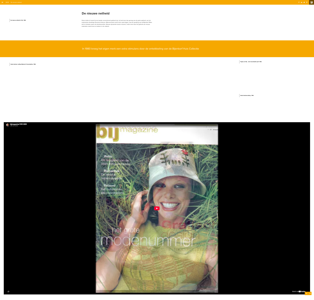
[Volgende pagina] (310, 293)
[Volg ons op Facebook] (299, 2)
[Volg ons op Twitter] (304, 2)
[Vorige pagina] (306, 293)
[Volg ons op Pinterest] (307, 2)
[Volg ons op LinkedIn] (301, 2)
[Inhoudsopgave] (2, 2)
